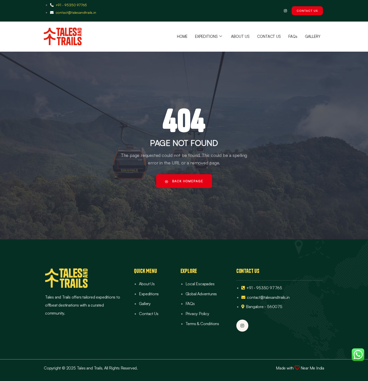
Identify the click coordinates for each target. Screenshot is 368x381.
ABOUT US (240, 36)
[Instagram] (285, 11)
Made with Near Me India (300, 367)
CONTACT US (269, 36)
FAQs (292, 36)
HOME (182, 36)
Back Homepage (187, 181)
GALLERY (312, 36)
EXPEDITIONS (206, 36)
